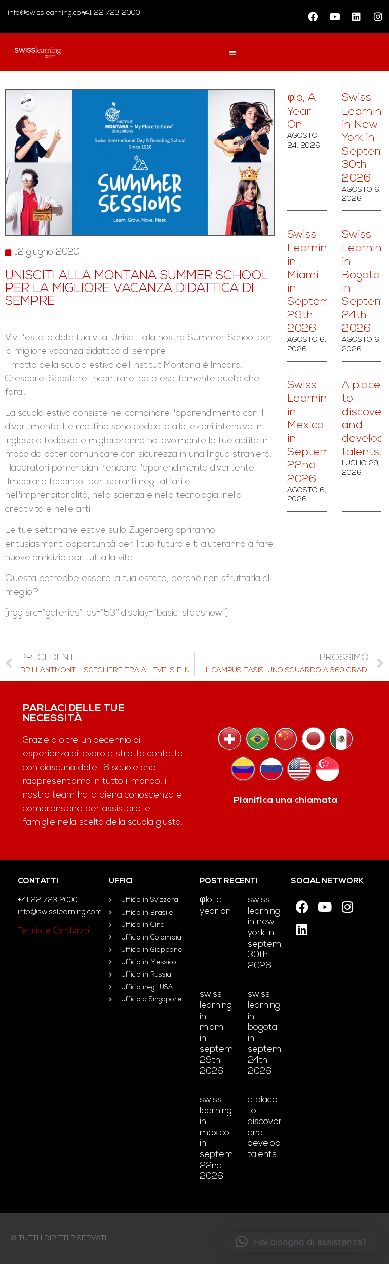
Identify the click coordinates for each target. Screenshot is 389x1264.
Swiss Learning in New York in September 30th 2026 (272, 933)
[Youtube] (334, 16)
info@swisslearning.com (48, 13)
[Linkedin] (356, 16)
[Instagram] (377, 16)
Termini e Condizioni (53, 931)
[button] (233, 52)
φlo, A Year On (301, 111)
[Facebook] (312, 16)
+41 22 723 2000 (109, 13)
